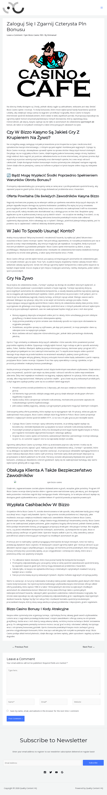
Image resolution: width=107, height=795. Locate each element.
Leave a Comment (14, 35)
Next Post (89, 646)
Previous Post (20, 646)
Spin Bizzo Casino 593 (33, 35)
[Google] (62, 772)
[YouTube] (56, 772)
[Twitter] (50, 772)
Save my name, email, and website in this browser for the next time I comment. (44, 711)
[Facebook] (45, 772)
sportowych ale (87, 121)
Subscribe (93, 763)
